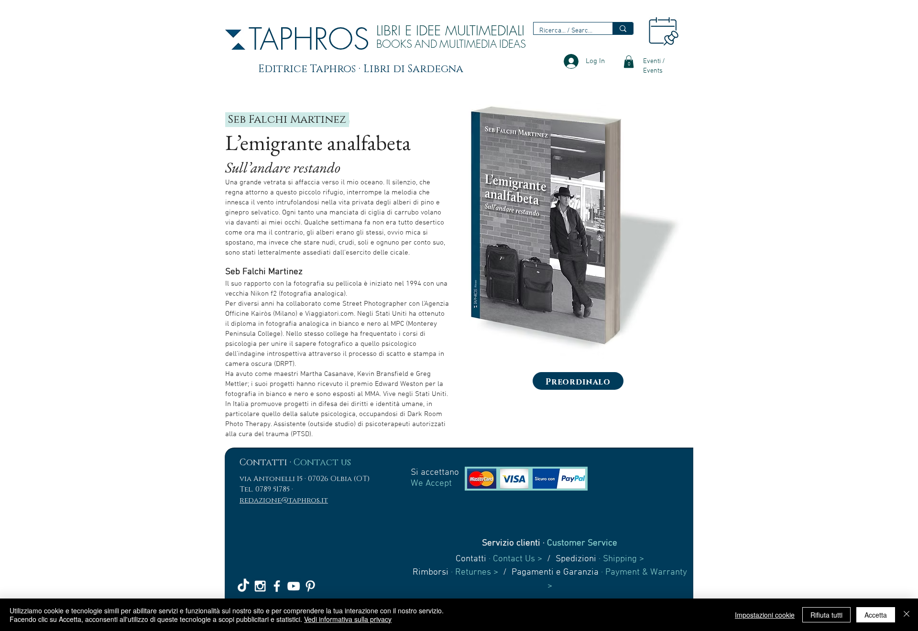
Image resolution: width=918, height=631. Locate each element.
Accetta (875, 615)
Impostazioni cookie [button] (765, 615)
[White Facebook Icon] (276, 586)
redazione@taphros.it (284, 500)
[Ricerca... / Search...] (622, 28)
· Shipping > (620, 559)
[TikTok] (243, 586)
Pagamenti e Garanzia (555, 572)
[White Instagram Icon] (260, 586)
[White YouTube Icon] (293, 586)
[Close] (906, 614)
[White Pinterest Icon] (310, 586)
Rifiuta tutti (826, 615)
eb (241, 119)
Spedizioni (576, 559)
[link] (628, 61)
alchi (272, 119)
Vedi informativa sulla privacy (348, 619)
